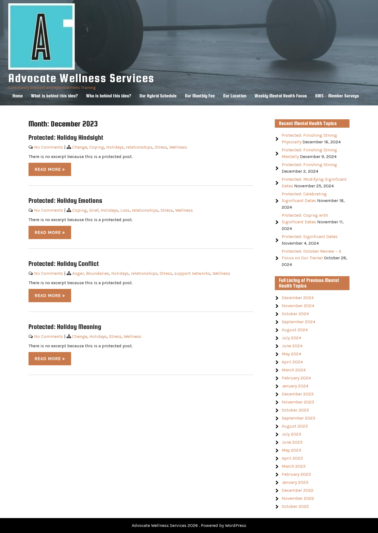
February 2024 (296, 378)
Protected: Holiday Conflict (64, 263)
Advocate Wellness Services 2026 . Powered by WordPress (189, 525)
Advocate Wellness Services (81, 78)
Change (79, 147)
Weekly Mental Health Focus (281, 96)
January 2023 (295, 482)
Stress (161, 147)
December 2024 (298, 297)
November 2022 (298, 498)
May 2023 (291, 450)
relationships (139, 147)
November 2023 (298, 402)
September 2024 (298, 321)
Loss (125, 210)
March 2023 (293, 466)
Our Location (234, 96)
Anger (78, 273)
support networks (192, 273)
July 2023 (291, 434)
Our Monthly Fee (200, 96)
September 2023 (298, 418)
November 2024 (298, 305)
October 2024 (295, 313)
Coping (96, 147)
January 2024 (295, 386)
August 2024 (295, 329)
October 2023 (295, 410)
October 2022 (295, 506)
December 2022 (298, 490)
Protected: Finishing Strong (309, 164)
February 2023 (296, 474)
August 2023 (295, 426)
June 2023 (292, 442)
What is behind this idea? (54, 96)
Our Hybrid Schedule (158, 96)
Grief (94, 210)
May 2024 (291, 353)
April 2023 (292, 458)
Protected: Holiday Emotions (65, 200)
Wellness (178, 147)
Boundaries (97, 273)
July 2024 (291, 337)
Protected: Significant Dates (310, 236)
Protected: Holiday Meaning (65, 326)
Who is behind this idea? (108, 96)
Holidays (115, 147)
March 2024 (293, 369)
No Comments (48, 147)
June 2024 (292, 345)
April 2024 (292, 361)
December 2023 (298, 394)
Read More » (50, 169)
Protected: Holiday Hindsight (66, 137)
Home (17, 96)
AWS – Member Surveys (337, 96)
